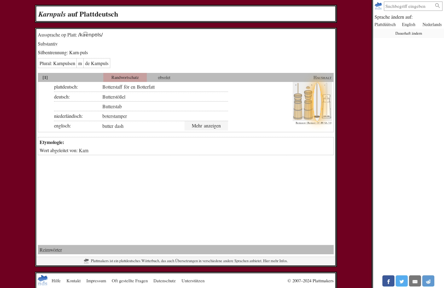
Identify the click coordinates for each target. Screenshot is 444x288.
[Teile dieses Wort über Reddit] (428, 280)
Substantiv (48, 43)
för (126, 86)
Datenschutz (164, 280)
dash (119, 125)
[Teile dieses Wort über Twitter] (402, 280)
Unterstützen (193, 280)
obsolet (164, 77)
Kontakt (73, 280)
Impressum (96, 280)
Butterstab (112, 106)
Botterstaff (112, 86)
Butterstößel (113, 96)
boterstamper (114, 116)
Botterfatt (146, 86)
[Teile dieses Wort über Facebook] (388, 280)
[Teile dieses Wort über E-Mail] (415, 280)
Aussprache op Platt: (57, 34)
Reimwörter (51, 249)
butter (107, 125)
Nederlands (432, 24)
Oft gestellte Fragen (130, 280)
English (408, 24)
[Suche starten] (437, 6)
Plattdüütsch (385, 24)
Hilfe (56, 280)
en (133, 86)
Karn (83, 150)
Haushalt (323, 77)
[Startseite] (379, 6)
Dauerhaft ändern (408, 33)
